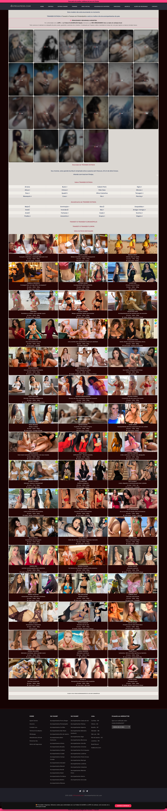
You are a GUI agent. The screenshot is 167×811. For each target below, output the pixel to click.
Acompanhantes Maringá (78, 760)
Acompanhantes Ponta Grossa (80, 757)
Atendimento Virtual (36, 737)
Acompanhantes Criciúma (78, 747)
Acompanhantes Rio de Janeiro (59, 734)
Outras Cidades (63, 6)
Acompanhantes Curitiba (57, 727)
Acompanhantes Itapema (78, 727)
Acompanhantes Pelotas (78, 724)
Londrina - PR (95, 741)
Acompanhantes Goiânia (57, 750)
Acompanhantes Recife (57, 769)
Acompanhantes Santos (78, 776)
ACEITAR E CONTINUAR (123, 805)
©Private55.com (78, 795)
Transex (74, 6)
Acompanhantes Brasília (57, 747)
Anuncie (127, 6)
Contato (154, 6)
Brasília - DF (94, 727)
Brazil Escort (95, 744)
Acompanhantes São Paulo (58, 731)
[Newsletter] (129, 727)
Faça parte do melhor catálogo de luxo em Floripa (83, 1)
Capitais (50, 6)
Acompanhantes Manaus (57, 783)
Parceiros (117, 6)
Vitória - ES (94, 724)
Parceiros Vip (33, 741)
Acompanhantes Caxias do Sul (80, 720)
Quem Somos (34, 720)
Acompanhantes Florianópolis (59, 724)
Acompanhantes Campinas (79, 767)
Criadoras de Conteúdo (101, 6)
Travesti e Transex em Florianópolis (74, 16)
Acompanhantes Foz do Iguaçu (80, 750)
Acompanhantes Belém (57, 780)
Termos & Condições (36, 731)
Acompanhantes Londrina (78, 753)
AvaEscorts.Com (96, 747)
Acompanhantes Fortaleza (58, 776)
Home (42, 6)
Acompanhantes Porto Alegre (59, 720)
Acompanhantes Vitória (57, 743)
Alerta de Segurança (141, 6)
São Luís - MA (95, 734)
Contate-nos (33, 727)
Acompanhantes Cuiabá (57, 753)
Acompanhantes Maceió (57, 766)
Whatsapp (33, 734)
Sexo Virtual (86, 6)
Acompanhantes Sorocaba (78, 780)
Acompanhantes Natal (56, 773)
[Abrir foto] (21, 46)
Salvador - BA (95, 731)
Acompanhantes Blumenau (79, 740)
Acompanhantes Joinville (78, 743)
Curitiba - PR (95, 720)
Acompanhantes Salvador (57, 763)
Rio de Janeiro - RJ (97, 737)
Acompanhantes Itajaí (77, 736)
